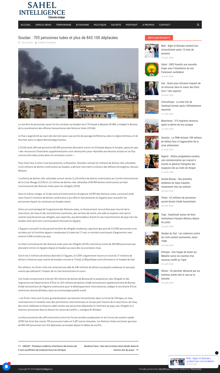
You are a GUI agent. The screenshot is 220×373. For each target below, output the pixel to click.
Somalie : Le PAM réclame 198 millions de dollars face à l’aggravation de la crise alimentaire (181, 141)
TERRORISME (63, 24)
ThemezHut (195, 369)
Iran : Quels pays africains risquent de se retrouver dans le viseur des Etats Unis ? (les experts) (181, 87)
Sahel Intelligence (44, 369)
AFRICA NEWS (43, 24)
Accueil (26, 24)
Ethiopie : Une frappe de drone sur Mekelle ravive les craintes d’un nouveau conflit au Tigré (179, 256)
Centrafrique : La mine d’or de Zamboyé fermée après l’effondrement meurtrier (181, 105)
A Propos (148, 24)
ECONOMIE (82, 24)
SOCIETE (116, 24)
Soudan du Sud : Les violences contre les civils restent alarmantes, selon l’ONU (180, 237)
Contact (164, 24)
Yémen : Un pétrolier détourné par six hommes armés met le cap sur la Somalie (180, 274)
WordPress (164, 369)
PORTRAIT (132, 24)
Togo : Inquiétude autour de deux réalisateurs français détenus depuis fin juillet (180, 218)
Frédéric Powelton (47, 42)
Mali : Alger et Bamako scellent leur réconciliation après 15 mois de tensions (179, 49)
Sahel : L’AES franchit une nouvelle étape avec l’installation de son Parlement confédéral (179, 68)
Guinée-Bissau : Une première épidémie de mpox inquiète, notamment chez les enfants (176, 182)
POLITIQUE (100, 24)
